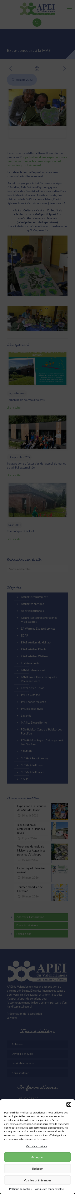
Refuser (37, 1169)
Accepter (37, 1157)
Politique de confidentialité (49, 1188)
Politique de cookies (20, 1188)
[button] (69, 1104)
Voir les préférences (37, 1180)
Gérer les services (36, 1146)
